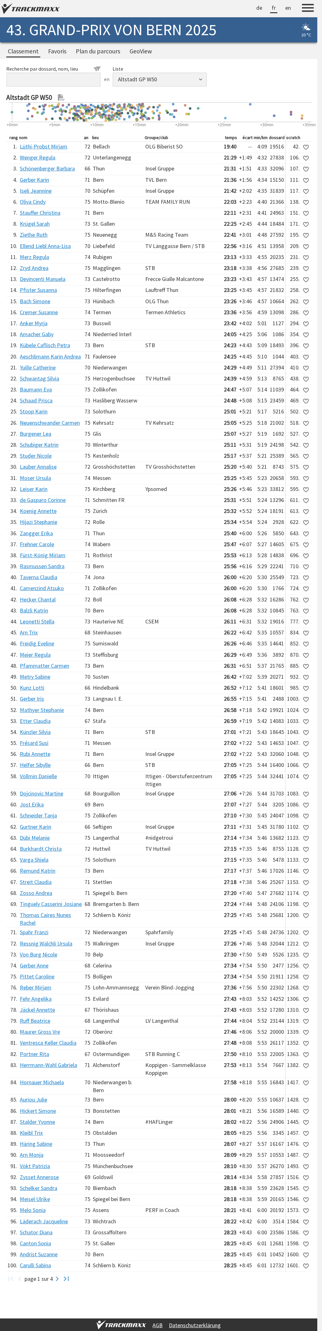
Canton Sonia (35, 1243)
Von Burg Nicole (38, 954)
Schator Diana (36, 1232)
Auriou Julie (33, 1099)
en (288, 7)
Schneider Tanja (38, 815)
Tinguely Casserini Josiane (51, 904)
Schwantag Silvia (39, 378)
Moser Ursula (35, 478)
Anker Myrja (33, 323)
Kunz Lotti (32, 687)
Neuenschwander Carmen (50, 422)
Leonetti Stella (37, 621)
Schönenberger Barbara (47, 168)
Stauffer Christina (40, 212)
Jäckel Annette (37, 1009)
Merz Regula (34, 257)
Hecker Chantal (38, 599)
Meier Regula (35, 654)
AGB (158, 1325)
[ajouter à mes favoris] (306, 147)
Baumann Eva (36, 389)
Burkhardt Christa (41, 848)
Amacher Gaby (36, 334)
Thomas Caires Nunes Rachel (45, 918)
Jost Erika (32, 804)
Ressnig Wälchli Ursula (46, 943)
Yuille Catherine (38, 367)
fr (274, 7)
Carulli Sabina (35, 1265)
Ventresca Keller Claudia (48, 1042)
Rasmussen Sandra (42, 566)
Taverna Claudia (38, 577)
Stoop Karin (33, 411)
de (259, 7)
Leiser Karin (33, 489)
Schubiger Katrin (39, 444)
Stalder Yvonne (37, 1121)
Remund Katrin (37, 870)
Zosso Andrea (36, 893)
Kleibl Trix (31, 1132)
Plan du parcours (98, 51)
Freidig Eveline (37, 643)
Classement (23, 51)
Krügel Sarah (35, 223)
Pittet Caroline (37, 976)
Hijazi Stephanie (38, 521)
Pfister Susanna (38, 290)
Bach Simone (35, 301)
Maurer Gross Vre (40, 1031)
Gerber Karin (34, 179)
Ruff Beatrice (35, 1020)
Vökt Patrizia (35, 1166)
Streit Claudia (36, 882)
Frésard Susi (34, 742)
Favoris (57, 51)
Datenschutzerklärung (195, 1325)
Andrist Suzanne (39, 1254)
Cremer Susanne (39, 312)
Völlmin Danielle (38, 776)
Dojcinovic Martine (41, 793)
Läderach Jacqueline (44, 1221)
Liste (118, 69)
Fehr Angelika (36, 998)
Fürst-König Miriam (42, 555)
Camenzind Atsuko (42, 588)
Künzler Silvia (35, 732)
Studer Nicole (36, 455)
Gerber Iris (32, 698)
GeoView (141, 51)
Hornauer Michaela (42, 1082)
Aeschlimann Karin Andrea (50, 356)
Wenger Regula (37, 157)
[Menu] (308, 9)
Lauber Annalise (38, 466)
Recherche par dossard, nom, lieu (42, 69)
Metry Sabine (35, 676)
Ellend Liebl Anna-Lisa (45, 246)
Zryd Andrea (34, 268)
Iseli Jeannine (36, 190)
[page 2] (57, 1278)
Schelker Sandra (38, 1188)
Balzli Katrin (34, 610)
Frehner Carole (37, 544)
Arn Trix (29, 632)
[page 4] (66, 1278)
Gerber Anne (34, 965)
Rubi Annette (35, 753)
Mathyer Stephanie (42, 710)
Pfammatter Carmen (44, 665)
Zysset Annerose (39, 1177)
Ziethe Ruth (33, 234)
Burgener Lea (35, 433)
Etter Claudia (35, 721)
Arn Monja (31, 1154)
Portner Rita (34, 1054)
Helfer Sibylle (35, 764)
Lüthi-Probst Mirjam (43, 146)
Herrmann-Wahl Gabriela (48, 1065)
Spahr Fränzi (34, 932)
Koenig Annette (38, 511)
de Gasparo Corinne (43, 500)
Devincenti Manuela (42, 279)
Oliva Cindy (33, 201)
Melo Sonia (33, 1210)
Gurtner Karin (35, 826)
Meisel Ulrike (35, 1199)
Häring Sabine (36, 1143)
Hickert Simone (38, 1110)
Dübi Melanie (35, 837)
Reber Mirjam (35, 987)
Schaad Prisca (36, 400)
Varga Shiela (34, 859)
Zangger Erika (36, 533)
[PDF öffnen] (61, 97)
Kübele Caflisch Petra (45, 345)
